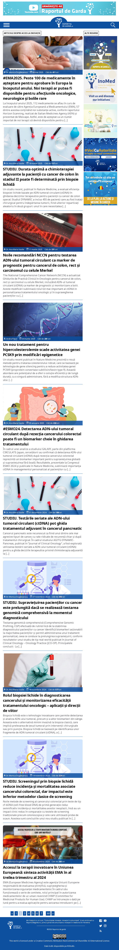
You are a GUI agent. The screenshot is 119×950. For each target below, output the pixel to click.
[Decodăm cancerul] (100, 102)
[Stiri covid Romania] (100, 68)
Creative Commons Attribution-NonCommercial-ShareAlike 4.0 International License (72, 941)
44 (48, 913)
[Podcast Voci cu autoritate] (100, 170)
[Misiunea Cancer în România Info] (100, 204)
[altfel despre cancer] (100, 136)
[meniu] (6, 25)
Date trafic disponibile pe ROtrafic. (59, 946)
